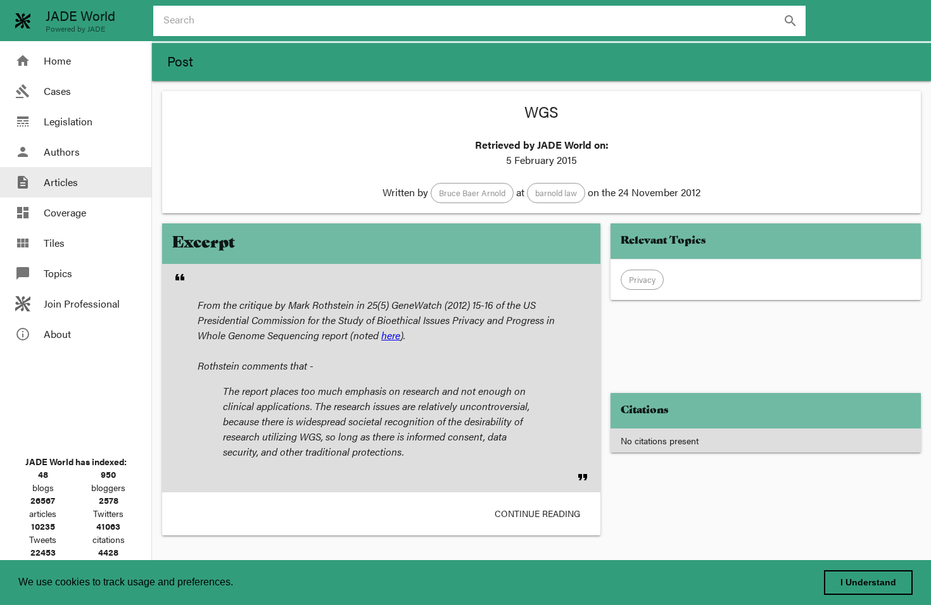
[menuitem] (75, 61)
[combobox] (484, 21)
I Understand (868, 582)
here (390, 335)
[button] (472, 193)
